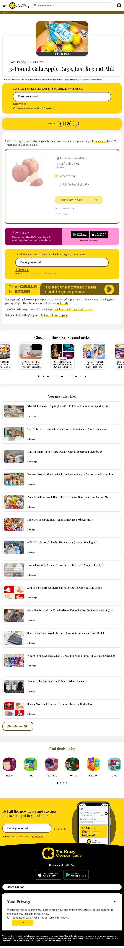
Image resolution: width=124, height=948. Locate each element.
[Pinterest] (68, 124)
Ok (22, 922)
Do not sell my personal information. (48, 917)
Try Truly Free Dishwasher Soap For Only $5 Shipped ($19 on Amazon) (67, 429)
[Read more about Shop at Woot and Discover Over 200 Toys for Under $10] (13, 709)
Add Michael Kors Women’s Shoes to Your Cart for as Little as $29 (64, 587)
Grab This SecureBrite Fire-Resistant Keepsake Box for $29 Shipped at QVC (70, 610)
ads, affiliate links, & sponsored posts (28, 79)
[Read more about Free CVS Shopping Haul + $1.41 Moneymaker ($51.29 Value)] (13, 524)
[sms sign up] (62, 289)
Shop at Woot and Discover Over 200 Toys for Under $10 (59, 704)
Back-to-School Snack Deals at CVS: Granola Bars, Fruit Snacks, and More (69, 497)
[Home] (19, 5)
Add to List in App (70, 199)
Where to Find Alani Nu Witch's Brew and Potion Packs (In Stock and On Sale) (71, 655)
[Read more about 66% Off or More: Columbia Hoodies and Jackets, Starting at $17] (13, 547)
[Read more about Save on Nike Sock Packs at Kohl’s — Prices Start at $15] (13, 686)
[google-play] (76, 875)
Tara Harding (17, 62)
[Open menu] (5, 5)
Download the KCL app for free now (72, 309)
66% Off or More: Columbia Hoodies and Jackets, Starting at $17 (63, 542)
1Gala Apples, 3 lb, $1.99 (73, 184)
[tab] (43, 376)
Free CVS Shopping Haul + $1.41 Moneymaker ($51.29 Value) (60, 519)
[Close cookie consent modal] (115, 901)
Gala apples (100, 141)
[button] (116, 887)
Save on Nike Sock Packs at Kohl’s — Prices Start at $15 (57, 681)
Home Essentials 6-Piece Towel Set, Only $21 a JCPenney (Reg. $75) (65, 565)
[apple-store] (48, 875)
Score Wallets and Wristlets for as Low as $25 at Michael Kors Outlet (65, 633)
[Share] (76, 124)
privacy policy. (41, 913)
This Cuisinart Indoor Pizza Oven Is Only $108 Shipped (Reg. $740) (64, 451)
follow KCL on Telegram (54, 315)
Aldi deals (62, 303)
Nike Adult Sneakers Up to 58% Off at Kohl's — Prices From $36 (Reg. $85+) (69, 406)
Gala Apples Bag (67, 163)
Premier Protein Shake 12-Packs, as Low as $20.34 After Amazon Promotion (70, 474)
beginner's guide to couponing (26, 299)
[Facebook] (61, 124)
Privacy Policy (49, 108)
